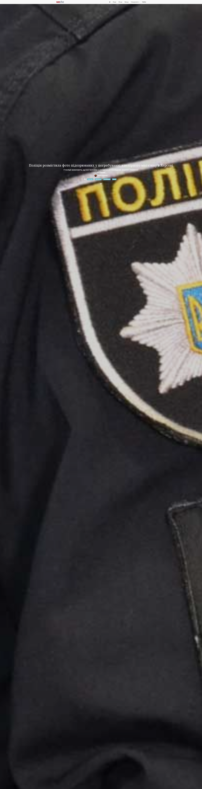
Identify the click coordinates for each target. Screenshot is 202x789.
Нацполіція (90, 179)
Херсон (114, 179)
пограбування (107, 179)
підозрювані (98, 179)
